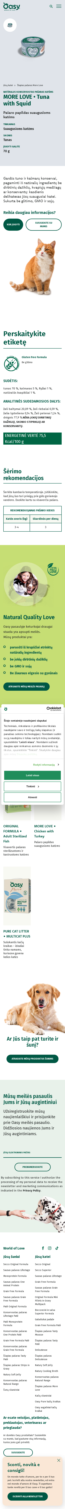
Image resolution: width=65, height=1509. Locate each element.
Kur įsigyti (13, 224)
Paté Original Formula (14, 1306)
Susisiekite (18, 1452)
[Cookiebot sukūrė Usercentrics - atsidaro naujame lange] (46, 709)
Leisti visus (32, 775)
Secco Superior (43, 1270)
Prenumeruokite (32, 1167)
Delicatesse (41, 1350)
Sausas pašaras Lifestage (16, 1270)
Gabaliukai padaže (44, 1319)
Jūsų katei (42, 1257)
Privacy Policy (31, 1190)
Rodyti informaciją (44, 764)
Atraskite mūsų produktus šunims (32, 1058)
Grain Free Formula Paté (16, 1340)
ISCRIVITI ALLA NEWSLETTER (28, 1496)
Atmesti (32, 797)
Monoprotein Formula (14, 1276)
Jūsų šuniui (11, 1257)
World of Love (14, 1248)
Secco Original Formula (15, 1264)
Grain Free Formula (13, 1291)
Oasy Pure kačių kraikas (47, 1401)
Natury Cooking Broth (46, 1371)
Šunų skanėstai (11, 1389)
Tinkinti (30, 786)
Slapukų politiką (27, 754)
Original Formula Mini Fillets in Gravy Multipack (46, 1301)
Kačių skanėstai (43, 1395)
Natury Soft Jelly (12, 1374)
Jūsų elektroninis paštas (16, 1152)
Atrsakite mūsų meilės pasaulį (26, 686)
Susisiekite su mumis (43, 224)
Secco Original (42, 1264)
